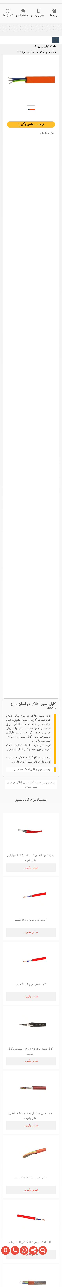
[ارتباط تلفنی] (14, 1272)
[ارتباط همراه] (5, 1272)
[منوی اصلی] (55, 40)
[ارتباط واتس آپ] (23, 1272)
